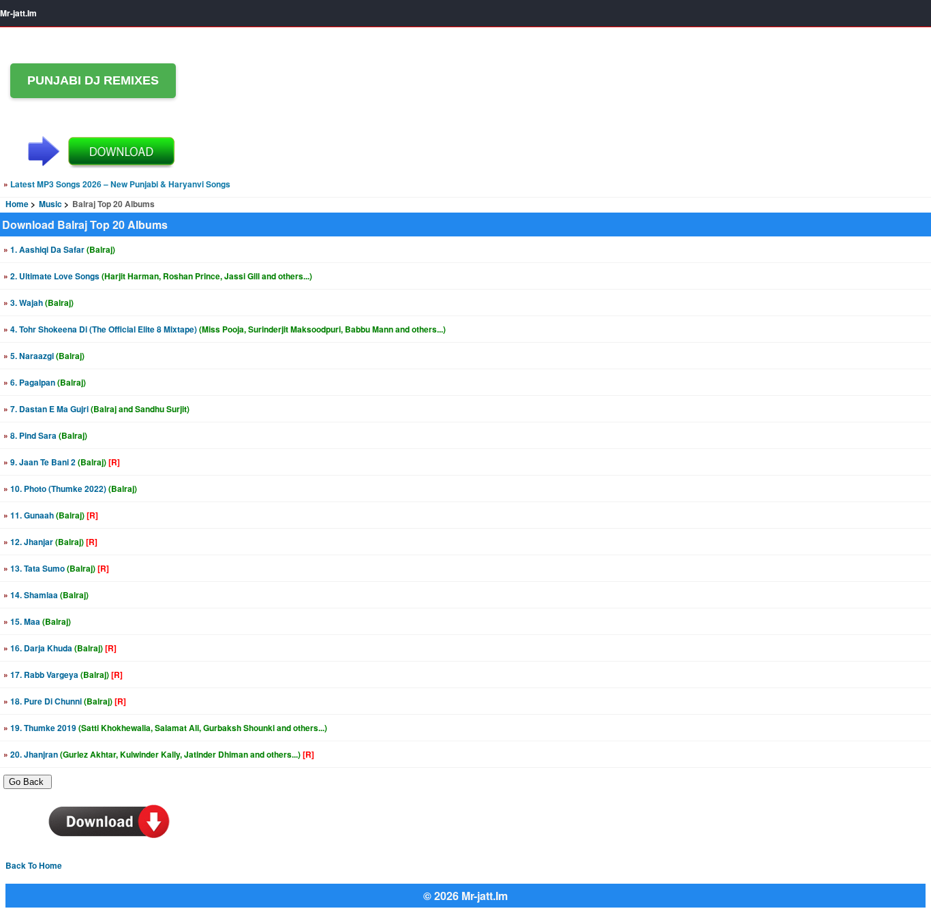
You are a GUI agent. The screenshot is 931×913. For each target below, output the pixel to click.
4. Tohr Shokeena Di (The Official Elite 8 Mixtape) (224, 329)
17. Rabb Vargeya (63, 674)
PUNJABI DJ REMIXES (93, 80)
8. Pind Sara (45, 435)
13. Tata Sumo (56, 568)
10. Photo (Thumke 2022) (70, 488)
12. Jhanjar (50, 542)
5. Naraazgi (44, 356)
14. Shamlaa (46, 595)
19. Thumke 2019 (165, 728)
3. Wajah (38, 302)
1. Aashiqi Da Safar (59, 249)
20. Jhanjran (158, 754)
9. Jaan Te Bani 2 (61, 462)
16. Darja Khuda (60, 648)
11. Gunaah (50, 515)
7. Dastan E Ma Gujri (96, 409)
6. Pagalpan (44, 382)
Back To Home (33, 865)
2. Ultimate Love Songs (157, 276)
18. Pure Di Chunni (64, 701)
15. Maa (37, 621)
